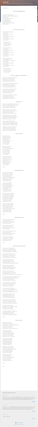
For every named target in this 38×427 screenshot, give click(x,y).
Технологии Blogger (19, 422)
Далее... (33, 401)
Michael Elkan (22, 424)
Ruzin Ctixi (5, 2)
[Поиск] (36, 2)
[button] (34, 8)
